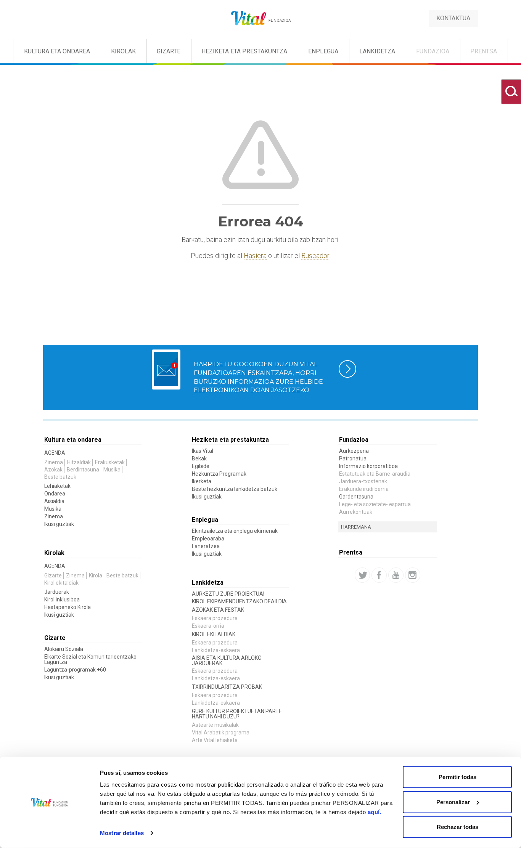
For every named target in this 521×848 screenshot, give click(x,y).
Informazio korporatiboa (368, 466)
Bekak (199, 458)
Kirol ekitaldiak (61, 583)
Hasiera (255, 256)
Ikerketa (201, 481)
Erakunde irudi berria (364, 489)
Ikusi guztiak (59, 524)
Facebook (379, 575)
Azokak (53, 469)
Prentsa (483, 51)
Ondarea (54, 494)
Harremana (356, 527)
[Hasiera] (260, 18)
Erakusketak (110, 462)
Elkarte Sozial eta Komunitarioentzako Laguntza (90, 659)
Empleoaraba (208, 538)
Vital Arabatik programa (220, 732)
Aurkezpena (354, 451)
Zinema (53, 462)
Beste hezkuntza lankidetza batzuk (234, 489)
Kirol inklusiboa (62, 599)
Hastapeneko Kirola (67, 607)
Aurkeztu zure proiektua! (228, 594)
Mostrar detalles (122, 833)
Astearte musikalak (215, 725)
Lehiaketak (57, 486)
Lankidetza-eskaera (216, 650)
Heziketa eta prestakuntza (244, 51)
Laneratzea (206, 546)
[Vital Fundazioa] (37, 50)
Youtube (396, 575)
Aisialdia (54, 501)
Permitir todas (457, 777)
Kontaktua (453, 18)
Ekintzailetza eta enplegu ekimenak (235, 531)
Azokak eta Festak (218, 610)
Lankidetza (377, 51)
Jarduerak (56, 592)
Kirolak (123, 51)
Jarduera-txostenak (363, 481)
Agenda (54, 453)
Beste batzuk (60, 477)
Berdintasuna (83, 469)
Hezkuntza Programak (219, 474)
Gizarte (168, 51)
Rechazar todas (457, 827)
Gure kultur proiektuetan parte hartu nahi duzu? (237, 714)
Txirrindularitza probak (227, 687)
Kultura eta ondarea (72, 439)
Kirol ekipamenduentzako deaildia (239, 601)
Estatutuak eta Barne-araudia (374, 474)
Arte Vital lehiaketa (215, 740)
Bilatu (511, 92)
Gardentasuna (356, 497)
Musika (112, 469)
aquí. (375, 812)
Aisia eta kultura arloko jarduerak (227, 660)
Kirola (95, 575)
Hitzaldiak (79, 462)
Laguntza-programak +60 (75, 670)
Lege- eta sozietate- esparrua (375, 504)
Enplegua (323, 51)
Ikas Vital (202, 451)
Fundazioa (432, 51)
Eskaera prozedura (215, 618)
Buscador (315, 256)
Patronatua (353, 458)
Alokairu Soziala (63, 649)
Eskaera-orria (208, 626)
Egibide (200, 466)
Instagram (412, 575)
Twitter (362, 575)
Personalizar (453, 801)
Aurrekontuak (355, 512)
